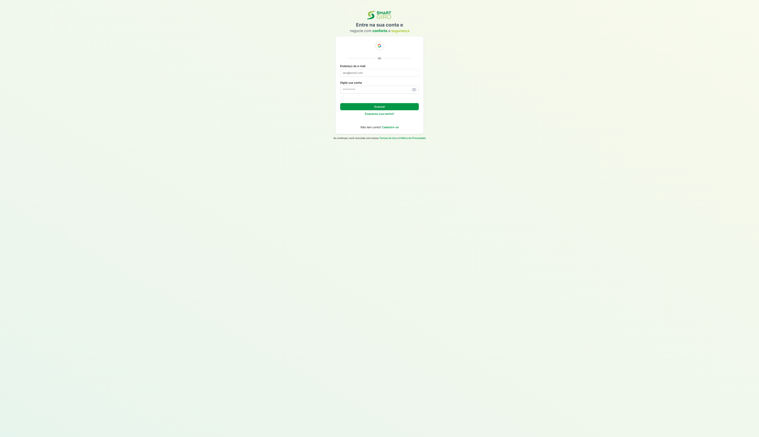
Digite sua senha (351, 82)
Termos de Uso (388, 138)
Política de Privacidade (412, 138)
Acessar (379, 106)
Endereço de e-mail (352, 66)
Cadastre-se (390, 127)
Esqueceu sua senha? (379, 113)
